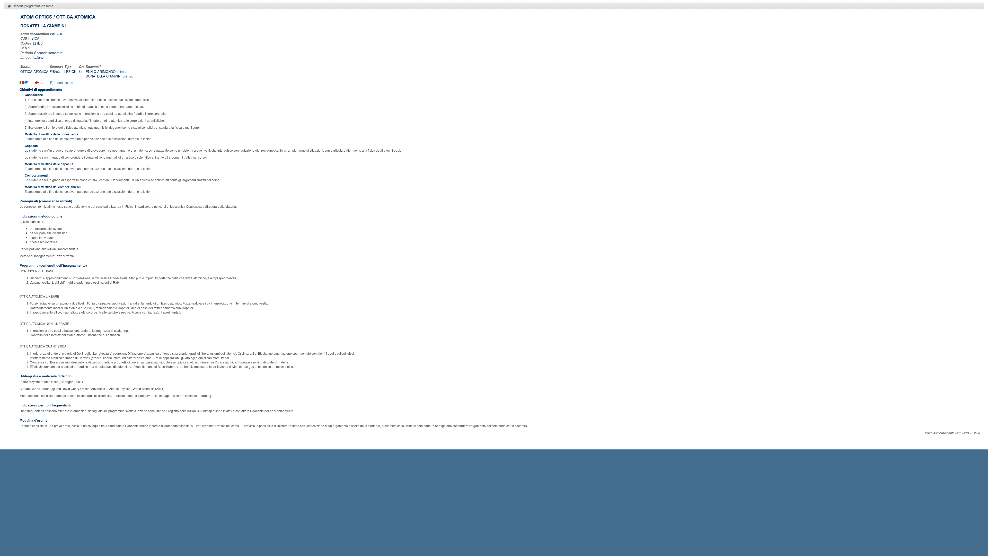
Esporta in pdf (63, 82)
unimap (122, 71)
